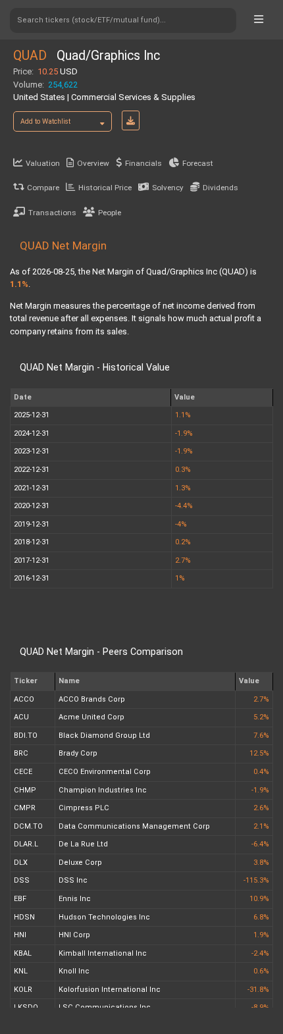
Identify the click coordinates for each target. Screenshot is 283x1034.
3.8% (261, 862)
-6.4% (260, 844)
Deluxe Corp (80, 862)
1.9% (261, 935)
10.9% (259, 898)
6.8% (261, 917)
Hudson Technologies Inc (104, 917)
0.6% (261, 971)
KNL (21, 971)
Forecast (197, 163)
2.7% (261, 699)
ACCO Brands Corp (92, 699)
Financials (143, 163)
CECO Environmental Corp (105, 771)
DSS (22, 880)
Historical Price (105, 187)
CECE (23, 771)
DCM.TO (28, 826)
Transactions (52, 212)
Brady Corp (78, 753)
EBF (20, 898)
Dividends (220, 187)
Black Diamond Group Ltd (104, 735)
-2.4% (260, 953)
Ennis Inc (75, 898)
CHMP (25, 790)
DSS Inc (73, 880)
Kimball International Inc (103, 953)
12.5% (259, 753)
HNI (20, 935)
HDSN (24, 917)
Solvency (168, 187)
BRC (21, 753)
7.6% (261, 735)
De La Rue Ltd (83, 844)
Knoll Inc (74, 971)
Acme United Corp (91, 717)
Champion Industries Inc (103, 790)
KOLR (23, 989)
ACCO (24, 699)
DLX (21, 862)
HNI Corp (74, 935)
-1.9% (260, 790)
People (109, 212)
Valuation (43, 163)
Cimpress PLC (84, 808)
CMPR (25, 808)
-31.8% (258, 989)
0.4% (261, 771)
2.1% (261, 826)
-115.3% (256, 880)
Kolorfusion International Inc (110, 989)
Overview (93, 163)
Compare (43, 187)
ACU (21, 717)
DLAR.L (26, 844)
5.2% (261, 717)
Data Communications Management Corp (134, 826)
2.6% (261, 808)
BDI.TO (26, 735)
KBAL (23, 953)
